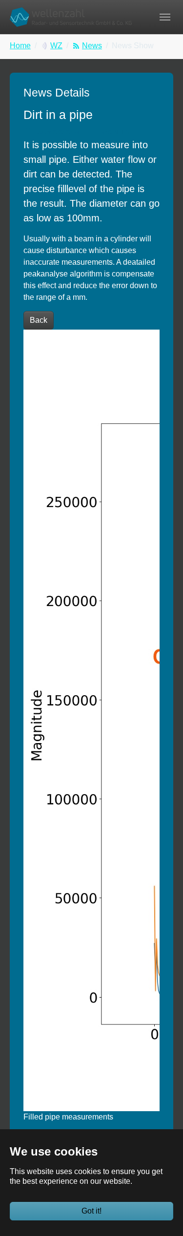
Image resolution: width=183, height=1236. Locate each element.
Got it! (91, 1211)
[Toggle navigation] (165, 17)
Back (38, 320)
